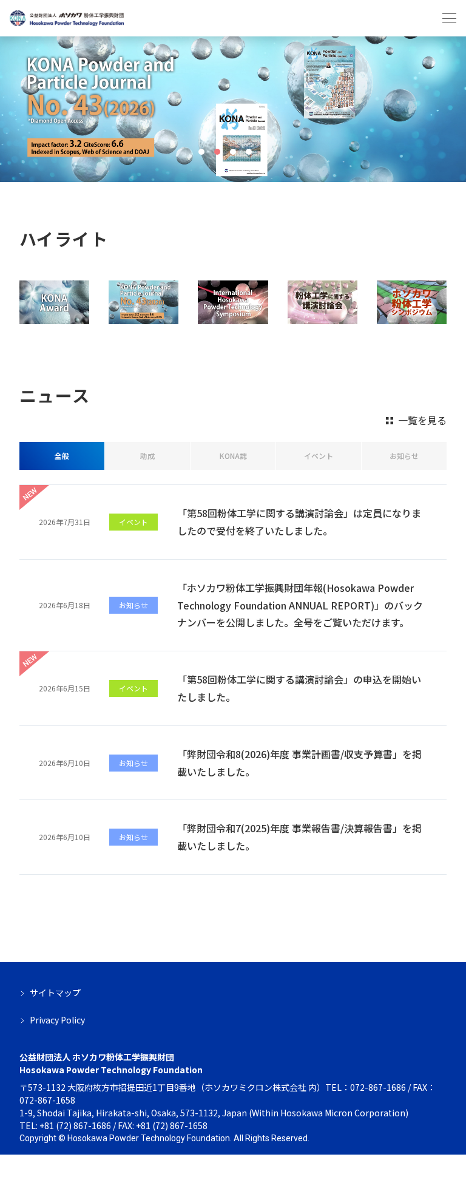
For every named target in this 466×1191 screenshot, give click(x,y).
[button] (201, 152)
